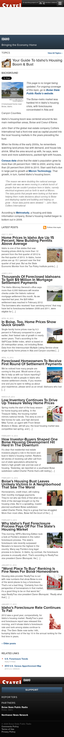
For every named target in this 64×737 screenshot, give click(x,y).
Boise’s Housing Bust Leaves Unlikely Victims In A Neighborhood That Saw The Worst (31, 484)
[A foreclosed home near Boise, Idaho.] (12, 90)
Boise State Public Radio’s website (43, 91)
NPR (42, 3)
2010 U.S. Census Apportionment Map (23, 665)
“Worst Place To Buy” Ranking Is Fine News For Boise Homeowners (30, 570)
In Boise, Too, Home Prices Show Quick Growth (29, 323)
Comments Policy (10, 726)
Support (32, 689)
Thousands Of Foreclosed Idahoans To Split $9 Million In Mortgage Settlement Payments (31, 279)
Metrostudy (22, 212)
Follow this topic (54, 227)
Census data (9, 160)
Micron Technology (40, 171)
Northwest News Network (15, 714)
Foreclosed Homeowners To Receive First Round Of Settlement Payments (32, 362)
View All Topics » (55, 53)
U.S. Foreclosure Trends (16, 658)
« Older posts (9, 643)
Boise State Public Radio (15, 707)
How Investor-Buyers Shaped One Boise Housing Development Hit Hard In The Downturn (30, 442)
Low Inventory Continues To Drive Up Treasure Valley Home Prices (29, 401)
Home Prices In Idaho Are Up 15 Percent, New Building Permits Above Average (28, 240)
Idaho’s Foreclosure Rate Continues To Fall (31, 609)
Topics (6, 52)
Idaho (5, 39)
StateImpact (11, 3)
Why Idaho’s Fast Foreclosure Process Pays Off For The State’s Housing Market (28, 526)
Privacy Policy (8, 731)
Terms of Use (8, 729)
